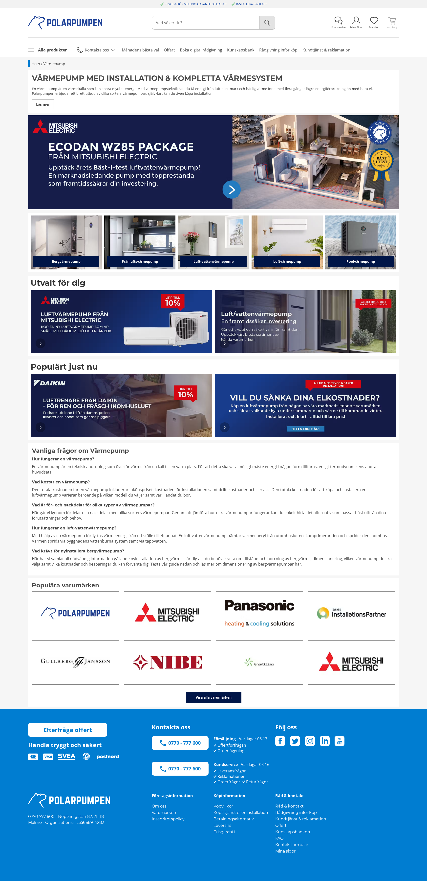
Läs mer (43, 104)
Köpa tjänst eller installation (241, 812)
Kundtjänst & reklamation (300, 819)
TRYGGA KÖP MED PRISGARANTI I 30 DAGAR (195, 4)
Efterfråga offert (67, 730)
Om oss (159, 806)
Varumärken (164, 812)
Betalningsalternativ (234, 819)
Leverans (222, 825)
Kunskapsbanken (292, 832)
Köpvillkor (223, 806)
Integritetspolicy (168, 819)
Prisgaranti (224, 832)
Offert (281, 825)
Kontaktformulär (291, 844)
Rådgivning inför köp (296, 812)
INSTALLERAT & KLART (251, 4)
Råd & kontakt (289, 806)
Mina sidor (285, 851)
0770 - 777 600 (184, 742)
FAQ (279, 838)
